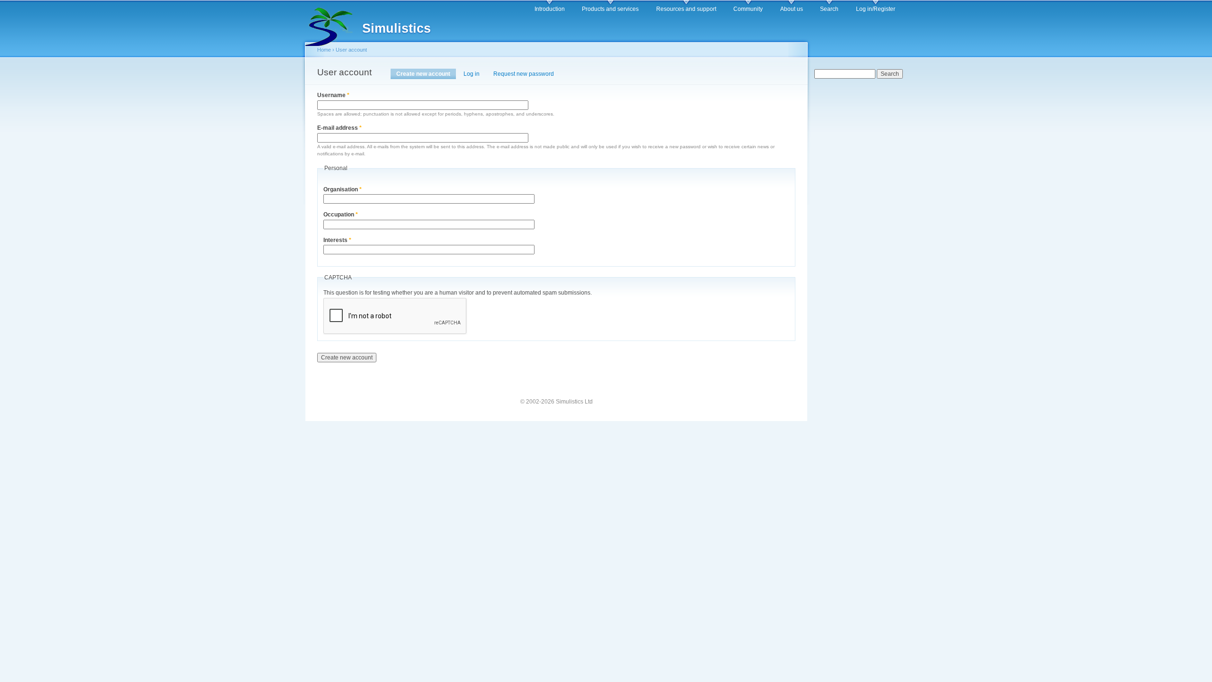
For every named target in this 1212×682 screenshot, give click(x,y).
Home (324, 50)
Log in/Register (875, 9)
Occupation (340, 214)
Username (333, 95)
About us (791, 9)
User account (351, 50)
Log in (471, 74)
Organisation (342, 189)
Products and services (610, 9)
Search (829, 9)
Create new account (426, 74)
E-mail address (339, 128)
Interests (337, 240)
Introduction (550, 9)
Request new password (523, 74)
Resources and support (686, 9)
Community (748, 9)
